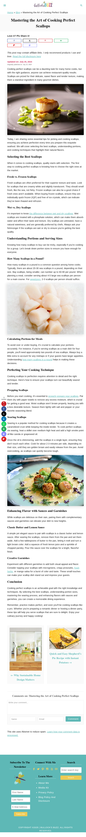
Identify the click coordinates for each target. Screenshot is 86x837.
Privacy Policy (46, 792)
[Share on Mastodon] (30, 45)
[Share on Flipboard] (14, 45)
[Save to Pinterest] (46, 40)
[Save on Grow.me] (71, 40)
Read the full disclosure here (27, 56)
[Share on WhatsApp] (3, 424)
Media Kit (43, 787)
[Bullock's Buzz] (43, 5)
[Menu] (4, 5)
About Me (43, 783)
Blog (18, 12)
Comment (73, 719)
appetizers (35, 279)
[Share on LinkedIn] (3, 418)
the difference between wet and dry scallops (51, 213)
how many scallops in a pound (37, 359)
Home (10, 12)
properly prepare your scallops (63, 396)
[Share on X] (30, 40)
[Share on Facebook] (14, 40)
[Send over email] (61, 40)
